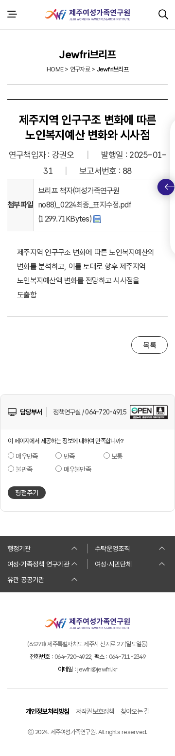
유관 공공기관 (25, 580)
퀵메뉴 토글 (166, 187)
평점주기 (26, 493)
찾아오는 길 (135, 711)
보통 (116, 456)
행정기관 (19, 548)
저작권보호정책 (95, 711)
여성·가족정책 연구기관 (38, 564)
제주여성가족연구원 (87, 14)
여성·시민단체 (113, 564)
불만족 (24, 469)
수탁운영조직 (112, 548)
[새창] (149, 412)
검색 (163, 14)
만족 (69, 456)
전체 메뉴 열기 (12, 14)
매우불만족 (77, 469)
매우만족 (26, 456)
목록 (149, 345)
